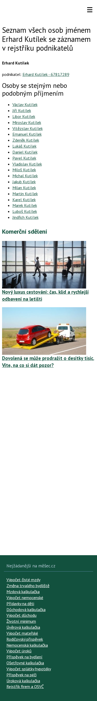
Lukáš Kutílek (24, 146)
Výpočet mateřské (22, 633)
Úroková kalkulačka (23, 680)
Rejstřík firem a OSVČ (25, 686)
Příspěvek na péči (21, 674)
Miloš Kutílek (24, 169)
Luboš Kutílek (24, 211)
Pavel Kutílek (24, 158)
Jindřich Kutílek (25, 217)
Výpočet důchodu (21, 615)
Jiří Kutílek (21, 110)
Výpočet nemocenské (24, 597)
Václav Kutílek (25, 104)
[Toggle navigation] (89, 10)
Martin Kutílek (25, 193)
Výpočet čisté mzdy (23, 579)
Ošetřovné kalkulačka (25, 662)
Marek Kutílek (24, 205)
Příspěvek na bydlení (24, 656)
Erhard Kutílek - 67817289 (46, 74)
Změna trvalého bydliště (27, 585)
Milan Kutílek (24, 187)
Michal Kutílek (25, 175)
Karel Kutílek (24, 199)
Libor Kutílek (23, 116)
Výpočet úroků (19, 650)
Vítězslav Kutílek (27, 128)
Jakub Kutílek (24, 181)
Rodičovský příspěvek (24, 639)
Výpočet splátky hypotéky (28, 668)
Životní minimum (21, 621)
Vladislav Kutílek (27, 164)
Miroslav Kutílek (26, 122)
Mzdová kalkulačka (23, 591)
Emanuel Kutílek (27, 134)
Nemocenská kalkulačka (27, 645)
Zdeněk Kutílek (25, 140)
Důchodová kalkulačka (26, 609)
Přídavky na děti (20, 603)
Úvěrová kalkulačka (23, 627)
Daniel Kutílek (25, 152)
